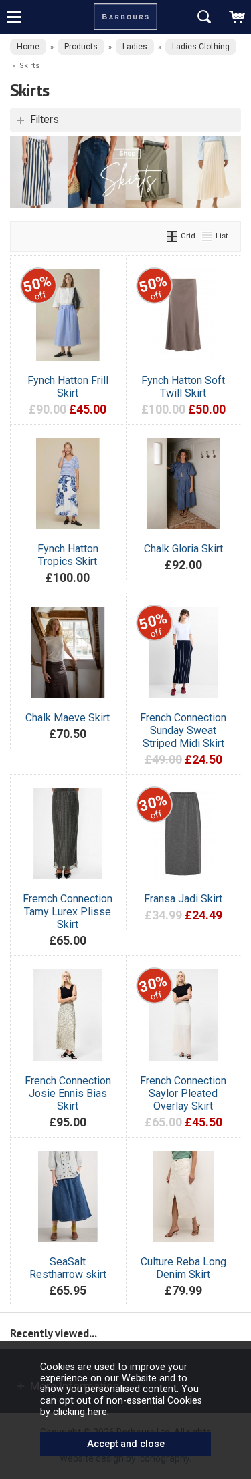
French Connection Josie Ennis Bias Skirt (68, 1093)
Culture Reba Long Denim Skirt (183, 1268)
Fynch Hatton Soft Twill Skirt (183, 386)
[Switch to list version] (207, 235)
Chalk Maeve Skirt (67, 717)
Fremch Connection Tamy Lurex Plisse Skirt (67, 911)
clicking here (80, 1411)
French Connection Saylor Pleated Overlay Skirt (183, 1093)
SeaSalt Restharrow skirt (67, 1268)
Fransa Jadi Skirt (183, 898)
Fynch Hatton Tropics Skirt (67, 555)
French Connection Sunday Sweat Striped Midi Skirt (183, 730)
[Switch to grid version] (173, 235)
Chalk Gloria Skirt (183, 548)
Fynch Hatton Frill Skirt (67, 386)
